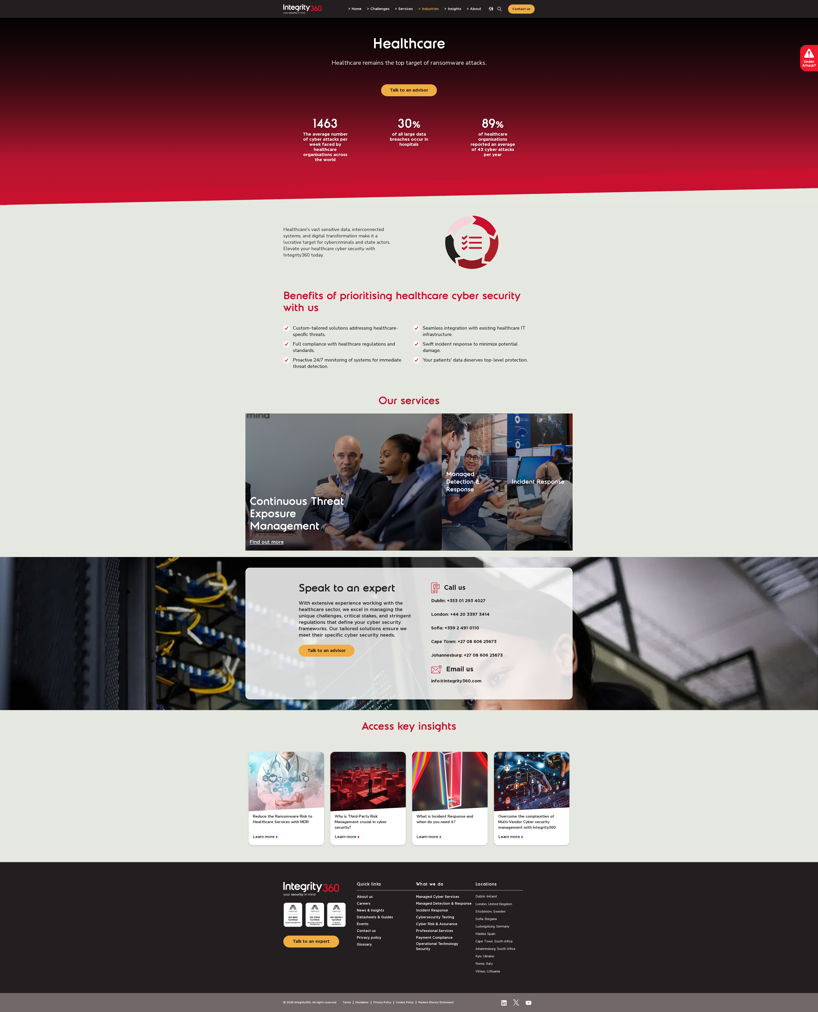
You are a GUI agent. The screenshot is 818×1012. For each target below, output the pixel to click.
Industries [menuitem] (430, 9)
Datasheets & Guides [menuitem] (375, 917)
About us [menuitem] (365, 897)
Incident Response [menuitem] (432, 910)
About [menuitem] (475, 9)
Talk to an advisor (409, 90)
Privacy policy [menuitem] (369, 937)
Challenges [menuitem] (379, 9)
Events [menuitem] (363, 924)
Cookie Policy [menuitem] (405, 1002)
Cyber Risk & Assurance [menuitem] (436, 924)
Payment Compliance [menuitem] (434, 937)
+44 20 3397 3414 (470, 614)
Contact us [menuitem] (366, 931)
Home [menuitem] (356, 9)
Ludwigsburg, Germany (492, 926)
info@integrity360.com (456, 681)
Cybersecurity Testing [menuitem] (435, 917)
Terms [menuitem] (347, 1002)
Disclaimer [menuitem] (362, 1002)
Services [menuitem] (405, 9)
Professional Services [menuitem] (434, 931)
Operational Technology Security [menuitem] (437, 946)
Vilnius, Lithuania (487, 971)
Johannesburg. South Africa (495, 948)
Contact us (521, 9)
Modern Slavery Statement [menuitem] (436, 1002)
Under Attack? (809, 63)
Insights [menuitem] (454, 9)
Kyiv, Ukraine (484, 956)
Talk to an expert (311, 941)
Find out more (267, 542)
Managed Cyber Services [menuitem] (437, 897)
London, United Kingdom (493, 904)
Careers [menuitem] (363, 903)
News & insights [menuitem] (370, 910)
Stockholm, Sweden (490, 911)
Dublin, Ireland (486, 896)
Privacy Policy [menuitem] (382, 1002)
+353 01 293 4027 (466, 601)
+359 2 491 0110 (462, 628)
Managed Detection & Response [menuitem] (444, 903)
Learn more (264, 837)
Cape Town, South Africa (494, 941)
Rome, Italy (484, 963)
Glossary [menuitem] (364, 944)
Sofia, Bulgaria (486, 919)
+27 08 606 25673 (477, 642)
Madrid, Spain (485, 934)
